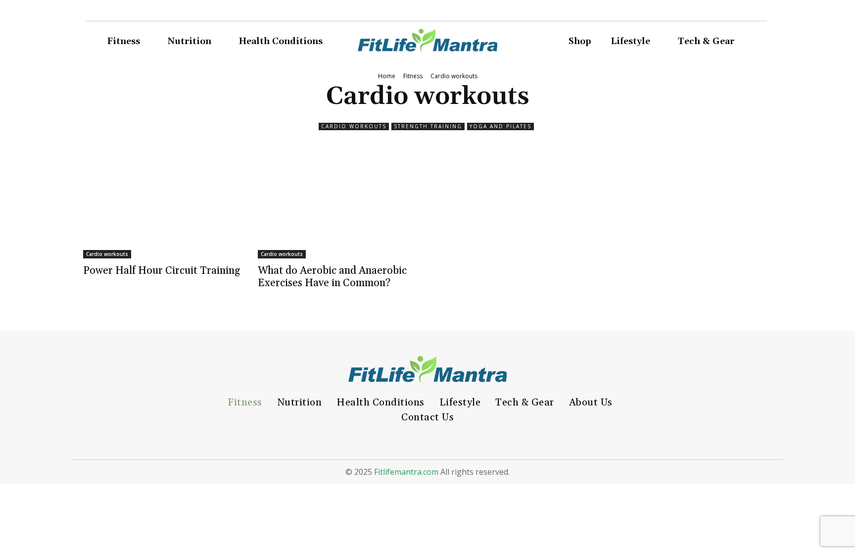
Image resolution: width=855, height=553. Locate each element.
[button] (762, 42)
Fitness (413, 76)
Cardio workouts (353, 126)
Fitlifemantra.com (406, 471)
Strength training (428, 126)
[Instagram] (699, 13)
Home (386, 76)
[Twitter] (732, 13)
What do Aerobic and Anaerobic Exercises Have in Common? (332, 277)
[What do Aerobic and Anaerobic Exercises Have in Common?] (340, 204)
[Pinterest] (715, 13)
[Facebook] (682, 13)
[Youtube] (749, 13)
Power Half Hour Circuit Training (161, 270)
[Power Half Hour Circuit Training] (165, 204)
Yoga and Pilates (500, 126)
